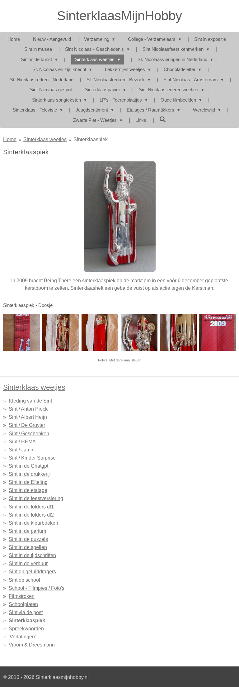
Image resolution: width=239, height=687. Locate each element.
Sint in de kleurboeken (33, 523)
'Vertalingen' (22, 636)
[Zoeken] (163, 119)
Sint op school (24, 580)
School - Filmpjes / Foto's (36, 588)
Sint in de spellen (28, 547)
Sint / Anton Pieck (28, 409)
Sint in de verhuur (28, 563)
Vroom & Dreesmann (32, 644)
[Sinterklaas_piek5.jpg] (60, 332)
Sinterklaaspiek (90, 139)
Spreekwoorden (26, 628)
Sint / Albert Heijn (28, 417)
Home (9, 139)
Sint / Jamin (22, 449)
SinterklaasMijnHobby (119, 15)
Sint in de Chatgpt (28, 466)
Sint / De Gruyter (27, 425)
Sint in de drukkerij (29, 474)
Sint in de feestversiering (36, 498)
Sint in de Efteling (28, 482)
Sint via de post (26, 612)
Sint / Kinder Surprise (32, 457)
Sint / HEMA (22, 441)
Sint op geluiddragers (32, 571)
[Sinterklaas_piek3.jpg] (139, 332)
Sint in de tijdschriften (32, 555)
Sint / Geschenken (29, 433)
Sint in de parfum (27, 531)
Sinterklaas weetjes (45, 139)
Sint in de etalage (28, 490)
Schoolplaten (23, 604)
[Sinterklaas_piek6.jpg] (21, 332)
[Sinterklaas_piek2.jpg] (178, 332)
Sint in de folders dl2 (31, 515)
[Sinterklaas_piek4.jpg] (217, 332)
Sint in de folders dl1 (31, 506)
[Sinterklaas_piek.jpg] (100, 332)
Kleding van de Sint (30, 400)
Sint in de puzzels (28, 539)
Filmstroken (22, 596)
